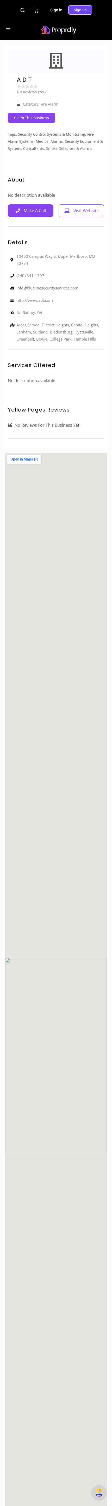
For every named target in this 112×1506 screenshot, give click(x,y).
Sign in (56, 10)
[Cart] (36, 10)
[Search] (22, 10)
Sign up (80, 10)
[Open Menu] (8, 29)
